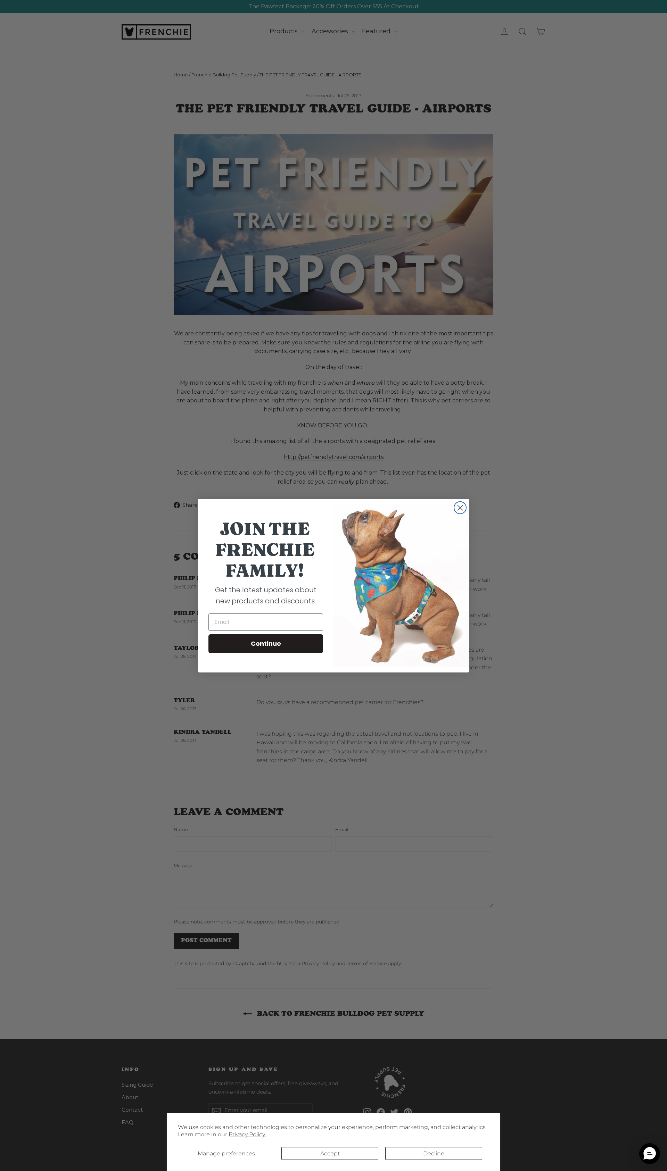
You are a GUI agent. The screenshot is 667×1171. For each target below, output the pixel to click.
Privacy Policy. (247, 1134)
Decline (433, 1153)
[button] (649, 1153)
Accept (330, 1153)
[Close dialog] (460, 508)
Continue (266, 643)
